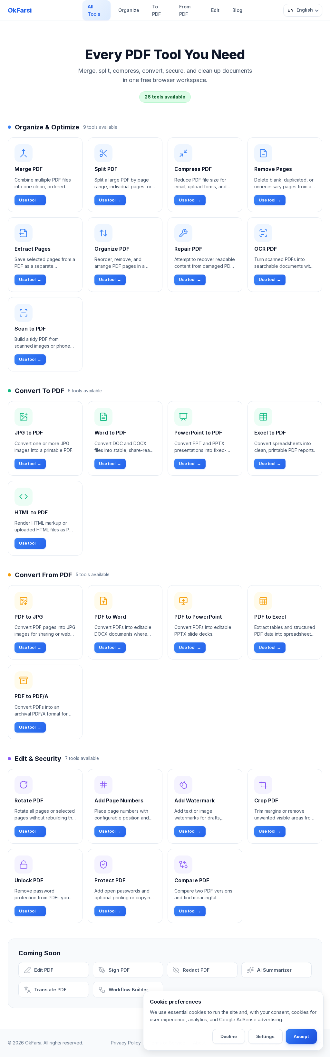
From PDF (184, 10)
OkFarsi (20, 10)
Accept (301, 1036)
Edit (215, 10)
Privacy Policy (126, 1042)
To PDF (156, 10)
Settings (265, 1036)
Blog (237, 10)
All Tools (94, 10)
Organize (128, 10)
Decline (228, 1036)
